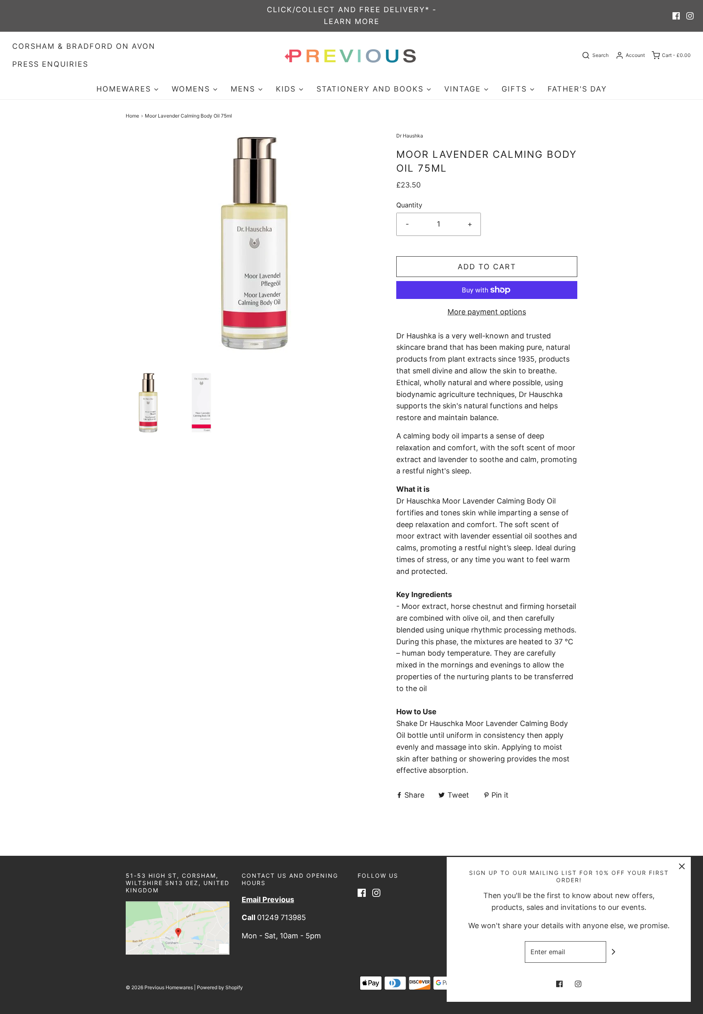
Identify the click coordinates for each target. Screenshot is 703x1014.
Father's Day (577, 89)
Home (132, 116)
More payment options (487, 311)
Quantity (409, 205)
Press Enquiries (50, 64)
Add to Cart (487, 266)
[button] (148, 403)
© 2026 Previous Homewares (159, 987)
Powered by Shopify (220, 987)
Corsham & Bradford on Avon (83, 46)
